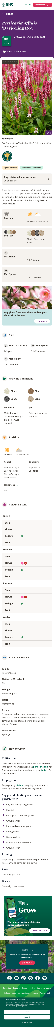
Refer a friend (45, 993)
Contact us (16, 988)
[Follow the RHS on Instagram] (9, 978)
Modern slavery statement (21, 993)
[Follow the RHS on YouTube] (16, 978)
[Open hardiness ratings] (17, 485)
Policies (7, 993)
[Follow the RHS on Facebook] (37, 978)
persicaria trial (40, 766)
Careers (35, 993)
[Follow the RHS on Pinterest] (44, 978)
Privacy (24, 988)
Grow (27, 910)
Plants (9, 13)
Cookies (32, 988)
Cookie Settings (27, 1022)
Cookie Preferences (44, 988)
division (20, 785)
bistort (44, 770)
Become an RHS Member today (27, 956)
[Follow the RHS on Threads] (30, 978)
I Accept (27, 1012)
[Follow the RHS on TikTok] (23, 978)
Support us (7, 988)
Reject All (27, 1017)
